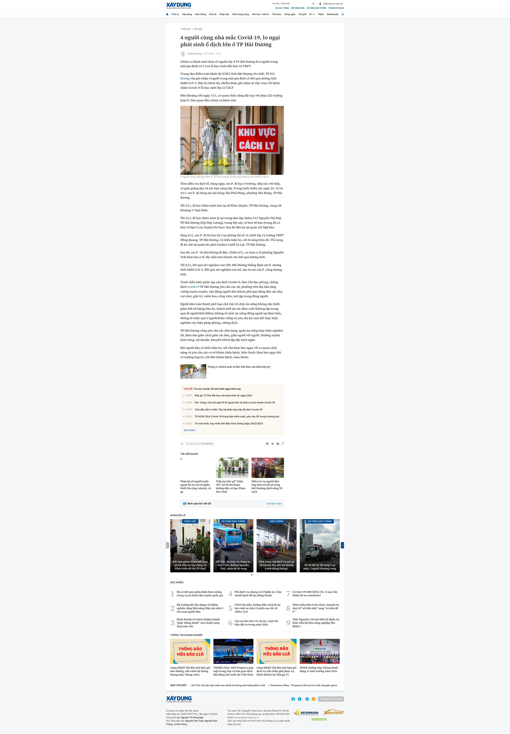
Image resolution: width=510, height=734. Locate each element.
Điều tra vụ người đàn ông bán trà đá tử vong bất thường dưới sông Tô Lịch (267, 486)
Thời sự (175, 14)
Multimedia (332, 14)
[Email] (277, 443)
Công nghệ (289, 14)
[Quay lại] (182, 444)
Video (321, 14)
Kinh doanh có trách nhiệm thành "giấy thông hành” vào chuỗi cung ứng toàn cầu (198, 623)
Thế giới (302, 14)
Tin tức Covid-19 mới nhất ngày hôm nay (217, 389)
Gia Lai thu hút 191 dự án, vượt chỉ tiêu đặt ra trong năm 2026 (256, 622)
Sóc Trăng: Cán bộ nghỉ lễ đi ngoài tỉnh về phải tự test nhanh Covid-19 (235, 402)
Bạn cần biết (178, 685)
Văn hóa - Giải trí (260, 14)
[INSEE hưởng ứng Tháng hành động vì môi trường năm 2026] (320, 651)
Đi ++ (312, 14)
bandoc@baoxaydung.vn (246, 717)
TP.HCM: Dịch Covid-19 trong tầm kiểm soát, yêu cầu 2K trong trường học (237, 416)
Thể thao (276, 14)
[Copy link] (283, 443)
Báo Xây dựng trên (193, 444)
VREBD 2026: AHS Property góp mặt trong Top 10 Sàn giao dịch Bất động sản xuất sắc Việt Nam (233, 671)
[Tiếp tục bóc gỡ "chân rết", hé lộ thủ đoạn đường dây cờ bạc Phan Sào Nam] (232, 468)
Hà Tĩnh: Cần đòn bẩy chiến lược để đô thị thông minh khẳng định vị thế (228, 685)
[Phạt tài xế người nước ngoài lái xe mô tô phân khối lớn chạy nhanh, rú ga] (196, 468)
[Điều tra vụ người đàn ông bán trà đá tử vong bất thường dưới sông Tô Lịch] (268, 468)
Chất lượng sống (240, 14)
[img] (232, 140)
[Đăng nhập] (320, 4)
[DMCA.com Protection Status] (319, 719)
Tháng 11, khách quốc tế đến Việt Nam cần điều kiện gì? (239, 366)
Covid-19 (193, 287)
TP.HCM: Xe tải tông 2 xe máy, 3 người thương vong (319, 566)
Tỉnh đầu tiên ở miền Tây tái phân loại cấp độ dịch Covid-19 (228, 409)
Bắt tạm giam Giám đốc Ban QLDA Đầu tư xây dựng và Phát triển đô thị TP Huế (190, 565)
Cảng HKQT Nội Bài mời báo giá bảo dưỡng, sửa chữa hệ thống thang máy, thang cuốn (190, 671)
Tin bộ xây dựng (336, 8)
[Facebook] (267, 443)
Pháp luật (224, 14)
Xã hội (198, 29)
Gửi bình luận (274, 503)
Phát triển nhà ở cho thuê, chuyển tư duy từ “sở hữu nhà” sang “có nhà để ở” (316, 608)
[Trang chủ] (167, 14)
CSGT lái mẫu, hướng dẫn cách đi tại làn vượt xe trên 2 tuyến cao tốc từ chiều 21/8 (257, 608)
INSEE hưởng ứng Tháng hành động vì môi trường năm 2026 (319, 669)
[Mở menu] (342, 14)
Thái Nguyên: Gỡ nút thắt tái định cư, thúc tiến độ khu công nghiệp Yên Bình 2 (316, 623)
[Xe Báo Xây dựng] (333, 712)
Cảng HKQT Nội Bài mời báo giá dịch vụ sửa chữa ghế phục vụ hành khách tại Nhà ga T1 (276, 671)
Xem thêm (189, 430)
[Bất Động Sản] (306, 712)
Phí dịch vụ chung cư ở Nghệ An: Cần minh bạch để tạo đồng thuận (258, 593)
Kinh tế (212, 14)
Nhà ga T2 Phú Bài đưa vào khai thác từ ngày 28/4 (223, 395)
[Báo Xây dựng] (178, 5)
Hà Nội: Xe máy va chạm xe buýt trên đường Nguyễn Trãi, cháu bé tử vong (233, 565)
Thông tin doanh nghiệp (186, 635)
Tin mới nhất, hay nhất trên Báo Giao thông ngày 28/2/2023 (229, 423)
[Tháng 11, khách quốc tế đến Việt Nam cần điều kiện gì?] (193, 371)
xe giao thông (282, 8)
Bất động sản (298, 8)
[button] (251, 575)
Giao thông (200, 14)
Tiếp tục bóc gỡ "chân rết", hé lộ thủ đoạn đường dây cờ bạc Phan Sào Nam (230, 486)
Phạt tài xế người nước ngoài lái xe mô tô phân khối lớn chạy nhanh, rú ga (195, 486)
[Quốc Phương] (183, 53)
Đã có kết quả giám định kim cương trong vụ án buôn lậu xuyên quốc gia (200, 593)
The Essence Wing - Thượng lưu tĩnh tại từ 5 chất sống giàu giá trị (303, 685)
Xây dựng (187, 14)
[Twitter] (272, 443)
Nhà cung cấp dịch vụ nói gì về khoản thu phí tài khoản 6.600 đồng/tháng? (276, 565)
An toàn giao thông (316, 8)
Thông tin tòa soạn (331, 699)
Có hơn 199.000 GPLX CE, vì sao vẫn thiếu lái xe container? (315, 593)
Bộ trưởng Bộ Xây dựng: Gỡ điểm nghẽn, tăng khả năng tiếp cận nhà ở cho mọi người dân (200, 608)
